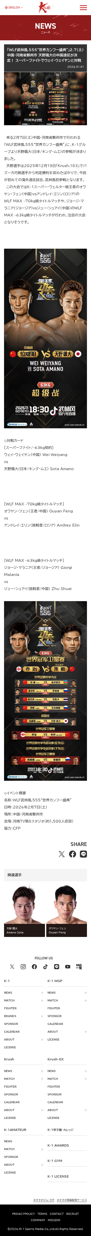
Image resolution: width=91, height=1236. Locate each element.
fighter (10, 1008)
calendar (12, 1031)
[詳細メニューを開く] (83, 7)
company (38, 1220)
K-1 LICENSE (58, 1176)
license (10, 1047)
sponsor (11, 1024)
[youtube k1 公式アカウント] (67, 966)
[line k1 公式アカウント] (56, 966)
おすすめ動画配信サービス (72, 1200)
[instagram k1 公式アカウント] (23, 966)
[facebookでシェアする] (72, 854)
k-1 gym (55, 1160)
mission (54, 1220)
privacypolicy (23, 1214)
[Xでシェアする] (61, 854)
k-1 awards (58, 1145)
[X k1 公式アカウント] (12, 966)
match (9, 1000)
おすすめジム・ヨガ (43, 1200)
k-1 (60, 1129)
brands (10, 1016)
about (9, 1039)
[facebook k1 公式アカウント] (34, 966)
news (8, 992)
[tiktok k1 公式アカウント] (45, 966)
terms (42, 1214)
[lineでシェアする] (83, 854)
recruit (72, 1214)
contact (57, 1214)
